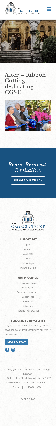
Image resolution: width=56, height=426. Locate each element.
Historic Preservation (28, 310)
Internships (28, 263)
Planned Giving (28, 267)
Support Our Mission (28, 180)
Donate (28, 249)
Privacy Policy (13, 382)
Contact (17, 387)
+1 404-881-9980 (33, 387)
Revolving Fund (28, 282)
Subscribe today (16, 341)
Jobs (28, 258)
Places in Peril (28, 287)
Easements (28, 296)
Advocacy (28, 306)
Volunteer (28, 253)
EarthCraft (28, 301)
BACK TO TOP (28, 399)
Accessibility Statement (35, 382)
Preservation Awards (28, 292)
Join (28, 244)
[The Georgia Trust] (24, 8)
